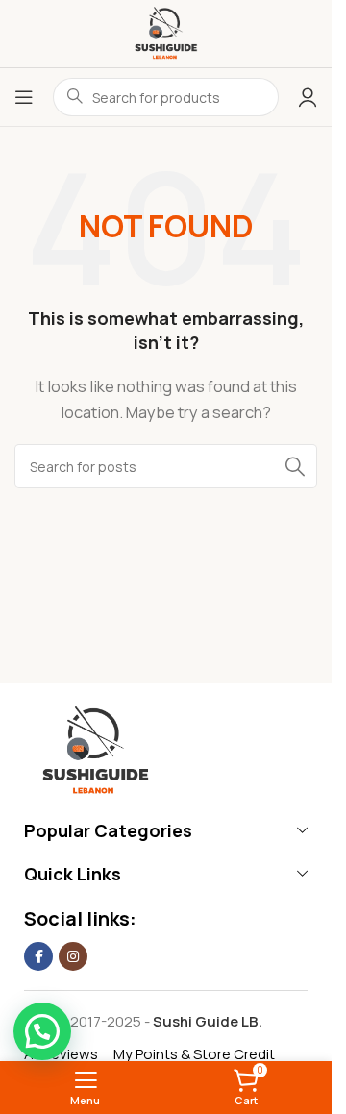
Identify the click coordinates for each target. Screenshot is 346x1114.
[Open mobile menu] (24, 97)
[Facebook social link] (38, 956)
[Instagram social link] (73, 956)
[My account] (307, 97)
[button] (42, 1031)
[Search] (295, 466)
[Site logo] (166, 32)
